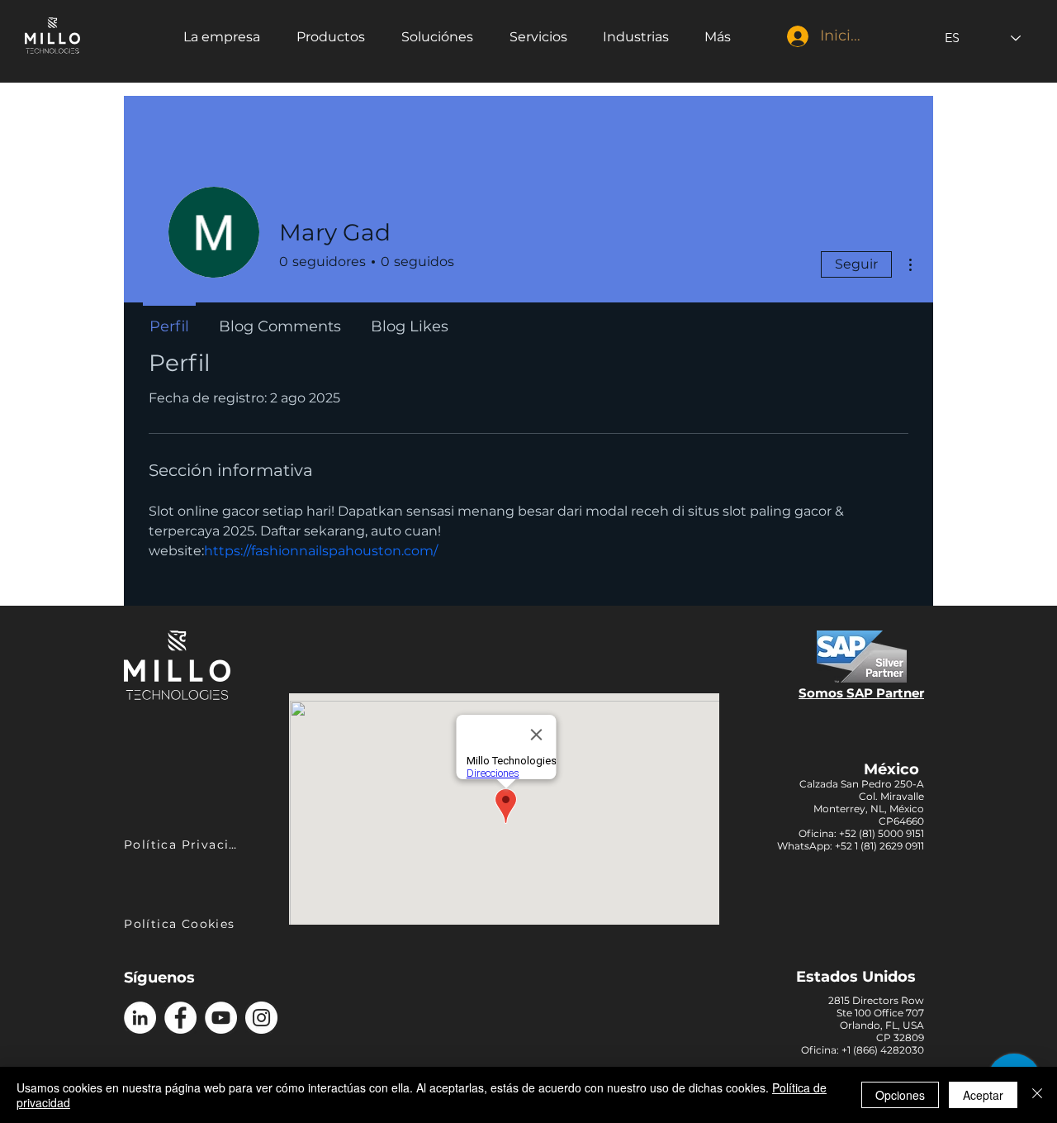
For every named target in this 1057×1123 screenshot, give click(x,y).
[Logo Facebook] (180, 1018)
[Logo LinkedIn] (140, 1018)
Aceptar (983, 1095)
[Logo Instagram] (261, 1018)
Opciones (900, 1095)
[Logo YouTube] (221, 1018)
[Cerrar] (1037, 1095)
